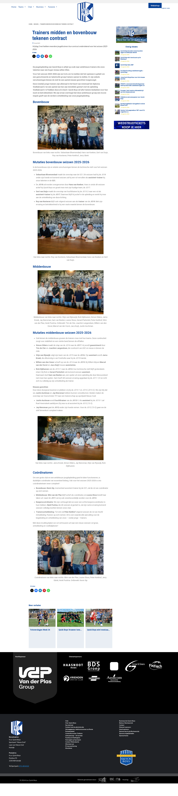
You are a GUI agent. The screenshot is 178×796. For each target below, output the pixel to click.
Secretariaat (69, 725)
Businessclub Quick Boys (127, 721)
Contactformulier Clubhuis (74, 733)
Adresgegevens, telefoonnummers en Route (79, 729)
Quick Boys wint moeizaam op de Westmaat (105, 629)
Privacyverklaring (71, 746)
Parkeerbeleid (69, 731)
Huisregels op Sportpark (73, 740)
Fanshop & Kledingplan (72, 737)
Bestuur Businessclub (126, 723)
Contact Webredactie (72, 742)
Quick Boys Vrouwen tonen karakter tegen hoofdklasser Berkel (131, 51)
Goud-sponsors (124, 729)
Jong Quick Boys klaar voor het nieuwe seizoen (132, 78)
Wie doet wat (69, 744)
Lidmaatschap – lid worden (74, 735)
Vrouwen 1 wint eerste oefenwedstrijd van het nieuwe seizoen (131, 91)
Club (30, 7)
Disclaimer (68, 748)
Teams (20, 7)
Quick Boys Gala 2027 (126, 65)
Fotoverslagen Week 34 (40, 629)
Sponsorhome (123, 735)
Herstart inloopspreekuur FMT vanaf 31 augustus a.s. (132, 111)
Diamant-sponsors (125, 727)
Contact (121, 725)
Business (40, 7)
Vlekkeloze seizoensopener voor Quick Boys (132, 98)
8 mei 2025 (37, 43)
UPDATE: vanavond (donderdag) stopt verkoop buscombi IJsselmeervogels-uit (132, 84)
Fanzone (51, 7)
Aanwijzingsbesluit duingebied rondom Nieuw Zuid (132, 104)
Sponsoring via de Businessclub (129, 731)
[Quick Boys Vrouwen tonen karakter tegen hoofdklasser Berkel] (70, 618)
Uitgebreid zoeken (165, 8)
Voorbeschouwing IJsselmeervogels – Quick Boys (131, 71)
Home (13, 7)
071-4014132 (24, 766)
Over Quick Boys (70, 723)
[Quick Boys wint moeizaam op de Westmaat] (98, 618)
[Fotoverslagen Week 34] (42, 618)
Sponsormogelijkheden (126, 733)
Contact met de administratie (74, 727)
